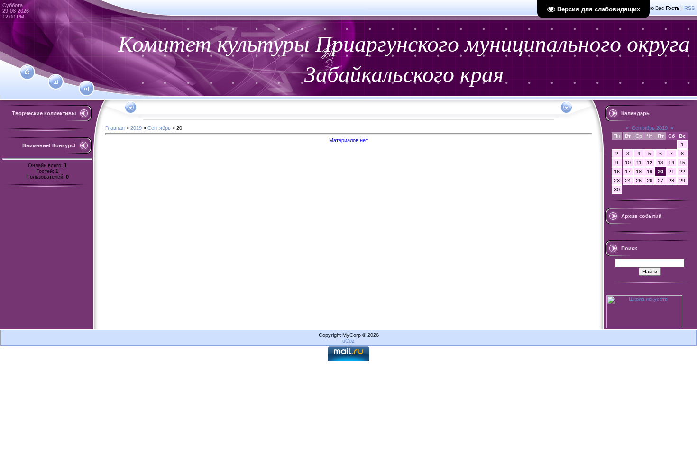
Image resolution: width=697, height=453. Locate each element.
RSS (689, 8)
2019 (136, 128)
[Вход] (86, 89)
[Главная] (27, 72)
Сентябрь (159, 128)
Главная (115, 128)
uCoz (348, 341)
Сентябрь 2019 (650, 128)
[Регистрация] (56, 82)
